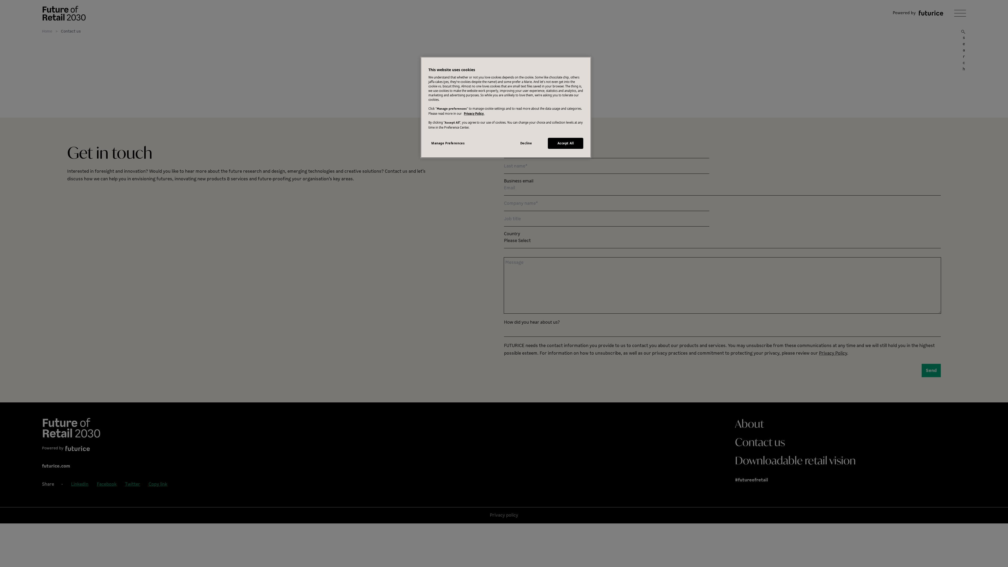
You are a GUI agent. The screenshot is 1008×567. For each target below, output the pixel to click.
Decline (526, 143)
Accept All (566, 143)
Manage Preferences (448, 143)
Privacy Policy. (474, 114)
